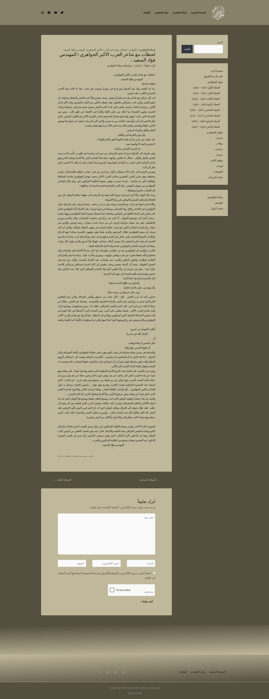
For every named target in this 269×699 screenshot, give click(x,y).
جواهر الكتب (216, 160)
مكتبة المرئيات (215, 177)
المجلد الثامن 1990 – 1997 (206, 126)
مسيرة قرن (217, 70)
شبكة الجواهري (180, 12)
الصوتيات (218, 171)
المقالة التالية (62, 479)
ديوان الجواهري (161, 12)
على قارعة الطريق (213, 76)
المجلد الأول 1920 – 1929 (206, 87)
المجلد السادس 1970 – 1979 (205, 115)
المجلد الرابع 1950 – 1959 (206, 104)
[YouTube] (55, 12)
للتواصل (146, 12)
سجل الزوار (217, 208)
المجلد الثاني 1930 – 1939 (206, 93)
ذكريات (219, 137)
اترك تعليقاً (149, 65)
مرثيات (219, 154)
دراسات (219, 149)
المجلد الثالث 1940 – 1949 (206, 98)
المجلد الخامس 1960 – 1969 (205, 109)
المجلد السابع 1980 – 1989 (206, 121)
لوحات (219, 166)
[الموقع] (72, 563)
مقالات (219, 143)
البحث (220, 42)
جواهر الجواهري (215, 132)
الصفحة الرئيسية (198, 12)
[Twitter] (62, 12)
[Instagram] (42, 12)
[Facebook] (49, 12)
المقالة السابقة (149, 479)
